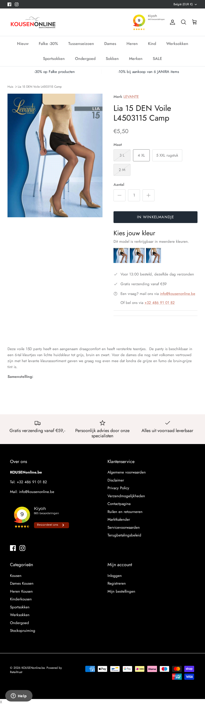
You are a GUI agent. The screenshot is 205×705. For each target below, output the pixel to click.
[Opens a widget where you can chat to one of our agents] (18, 696)
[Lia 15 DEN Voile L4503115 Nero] (138, 261)
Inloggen (115, 575)
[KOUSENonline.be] (33, 22)
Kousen (16, 575)
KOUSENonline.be (33, 668)
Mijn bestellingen (121, 591)
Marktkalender (119, 519)
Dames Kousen (22, 583)
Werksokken (177, 43)
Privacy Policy (118, 488)
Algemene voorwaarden (127, 472)
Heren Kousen (21, 591)
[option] (55, 155)
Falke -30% (48, 43)
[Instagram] (16, 4)
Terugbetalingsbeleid (124, 535)
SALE (157, 58)
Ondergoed (85, 58)
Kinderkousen (21, 599)
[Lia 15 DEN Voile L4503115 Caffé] (122, 261)
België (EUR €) (183, 4)
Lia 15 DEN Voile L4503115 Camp (40, 86)
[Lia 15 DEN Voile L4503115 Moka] (153, 261)
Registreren (117, 583)
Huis (10, 86)
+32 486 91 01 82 (159, 302)
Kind (152, 43)
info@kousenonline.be (177, 293)
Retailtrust (16, 672)
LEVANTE (131, 96)
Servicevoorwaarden (124, 527)
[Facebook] (9, 4)
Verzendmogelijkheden (126, 496)
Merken (135, 58)
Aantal (119, 184)
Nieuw (22, 43)
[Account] (172, 22)
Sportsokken (54, 58)
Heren (132, 43)
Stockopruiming (22, 630)
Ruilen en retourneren (125, 511)
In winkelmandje (155, 217)
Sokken (112, 58)
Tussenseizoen (81, 43)
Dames (110, 43)
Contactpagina (119, 503)
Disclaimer (116, 480)
